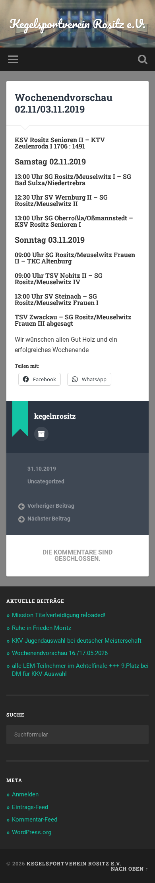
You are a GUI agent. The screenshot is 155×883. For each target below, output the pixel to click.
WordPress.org (31, 832)
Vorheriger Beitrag (50, 506)
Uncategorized (45, 481)
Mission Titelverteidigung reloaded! (58, 615)
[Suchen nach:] (77, 734)
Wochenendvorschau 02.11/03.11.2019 (63, 103)
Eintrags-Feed (30, 807)
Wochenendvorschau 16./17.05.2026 (60, 653)
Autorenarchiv (41, 434)
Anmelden (25, 794)
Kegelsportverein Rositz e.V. (77, 24)
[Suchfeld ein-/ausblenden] (142, 59)
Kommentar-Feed (34, 819)
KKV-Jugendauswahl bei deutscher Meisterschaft (76, 640)
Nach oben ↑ (130, 868)
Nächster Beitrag (48, 518)
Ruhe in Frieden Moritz (41, 628)
